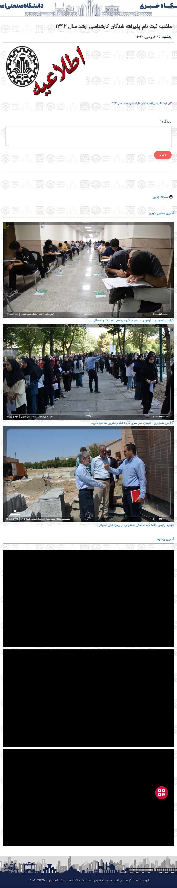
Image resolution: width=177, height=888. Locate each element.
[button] (171, 7)
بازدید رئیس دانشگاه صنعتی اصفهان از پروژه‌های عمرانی (135, 525)
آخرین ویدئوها (165, 539)
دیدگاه (167, 122)
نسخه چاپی (161, 197)
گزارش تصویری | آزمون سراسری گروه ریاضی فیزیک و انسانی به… (130, 320)
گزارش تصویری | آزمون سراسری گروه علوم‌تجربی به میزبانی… (132, 423)
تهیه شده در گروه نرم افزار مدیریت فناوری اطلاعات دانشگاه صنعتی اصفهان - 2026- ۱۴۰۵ (88, 880)
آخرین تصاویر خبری (161, 213)
